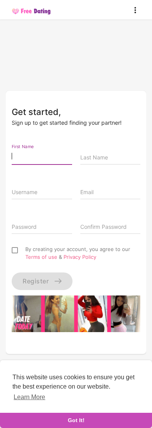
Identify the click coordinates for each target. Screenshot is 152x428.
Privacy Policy (80, 257)
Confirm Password (103, 226)
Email (87, 192)
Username (24, 192)
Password (24, 226)
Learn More (29, 397)
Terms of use (41, 257)
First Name (23, 146)
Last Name (94, 157)
